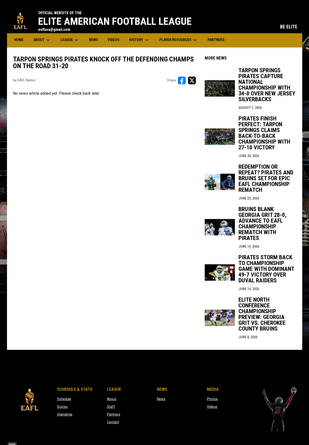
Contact (113, 422)
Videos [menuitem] (113, 40)
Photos (212, 399)
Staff (111, 407)
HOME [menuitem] (19, 40)
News (161, 399)
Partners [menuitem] (216, 40)
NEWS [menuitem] (93, 40)
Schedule (64, 399)
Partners (113, 414)
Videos (212, 407)
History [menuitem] (139, 40)
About (111, 399)
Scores (62, 407)
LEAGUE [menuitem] (70, 40)
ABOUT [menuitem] (42, 40)
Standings (64, 414)
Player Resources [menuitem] (178, 40)
